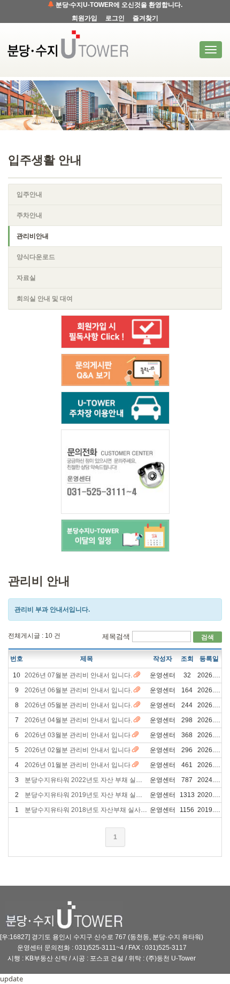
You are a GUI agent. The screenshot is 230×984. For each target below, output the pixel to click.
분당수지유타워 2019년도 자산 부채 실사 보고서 (94, 795)
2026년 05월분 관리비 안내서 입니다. (78, 705)
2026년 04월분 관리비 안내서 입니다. (78, 720)
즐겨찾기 (145, 18)
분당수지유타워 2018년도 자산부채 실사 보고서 (93, 810)
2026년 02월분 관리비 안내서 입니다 (78, 750)
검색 (207, 637)
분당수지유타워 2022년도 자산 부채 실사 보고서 (94, 780)
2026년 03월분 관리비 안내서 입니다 (78, 735)
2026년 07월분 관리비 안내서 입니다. (78, 675)
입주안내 (29, 194)
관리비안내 (33, 236)
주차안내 (29, 215)
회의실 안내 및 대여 (45, 298)
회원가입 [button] (84, 18)
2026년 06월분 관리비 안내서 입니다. (78, 690)
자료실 (26, 278)
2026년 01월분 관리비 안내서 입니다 (78, 765)
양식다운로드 (36, 257)
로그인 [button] (115, 18)
